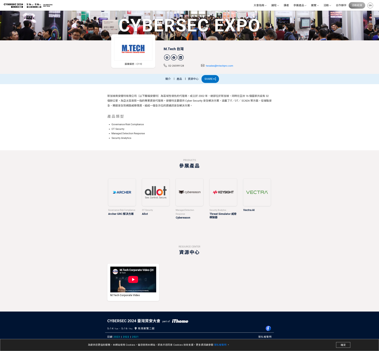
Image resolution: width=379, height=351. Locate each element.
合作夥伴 (341, 5)
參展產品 (298, 5)
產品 (179, 78)
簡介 (168, 78)
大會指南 (259, 5)
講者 (286, 5)
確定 (343, 344)
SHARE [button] (208, 78)
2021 (135, 336)
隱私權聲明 (220, 344)
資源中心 (193, 78)
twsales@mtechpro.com (219, 65)
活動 (326, 5)
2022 (126, 336)
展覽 (313, 5)
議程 (274, 5)
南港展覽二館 (146, 328)
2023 (117, 336)
